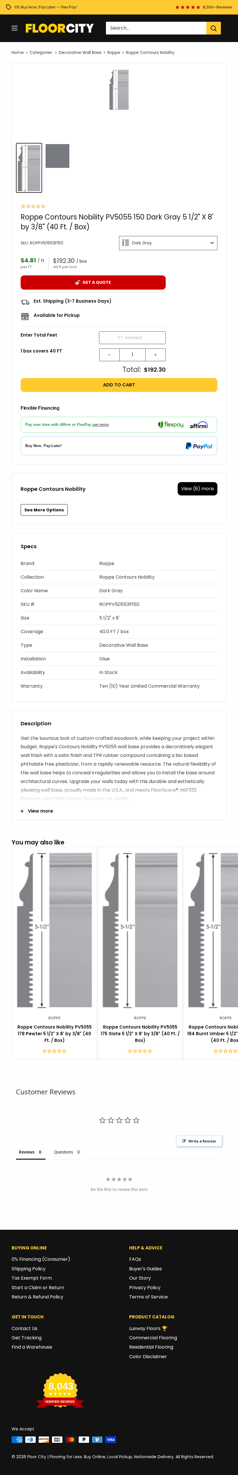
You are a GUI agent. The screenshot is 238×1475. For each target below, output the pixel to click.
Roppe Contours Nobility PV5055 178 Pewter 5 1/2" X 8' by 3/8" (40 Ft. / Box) (54, 1034)
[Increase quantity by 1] (155, 355)
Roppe (113, 52)
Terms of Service (148, 1297)
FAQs (135, 1259)
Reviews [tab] (27, 1152)
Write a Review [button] (202, 1141)
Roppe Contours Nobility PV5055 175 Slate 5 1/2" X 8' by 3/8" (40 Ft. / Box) (140, 1034)
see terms (100, 424)
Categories (41, 52)
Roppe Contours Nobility (150, 52)
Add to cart (119, 385)
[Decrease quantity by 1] (109, 355)
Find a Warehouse (32, 1347)
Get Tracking (27, 1337)
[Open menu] (14, 28)
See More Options (44, 510)
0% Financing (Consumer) (41, 1259)
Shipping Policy (29, 1268)
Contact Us (24, 1328)
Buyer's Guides (145, 1268)
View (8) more (197, 488)
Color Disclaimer (148, 1356)
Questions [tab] (63, 1152)
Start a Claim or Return (38, 1287)
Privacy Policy (145, 1287)
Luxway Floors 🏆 (148, 1328)
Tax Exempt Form (32, 1278)
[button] (119, 564)
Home (18, 52)
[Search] (213, 28)
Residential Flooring (151, 1347)
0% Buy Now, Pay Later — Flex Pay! (46, 7)
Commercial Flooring (153, 1337)
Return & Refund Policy (37, 1297)
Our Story (140, 1278)
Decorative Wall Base (80, 52)
